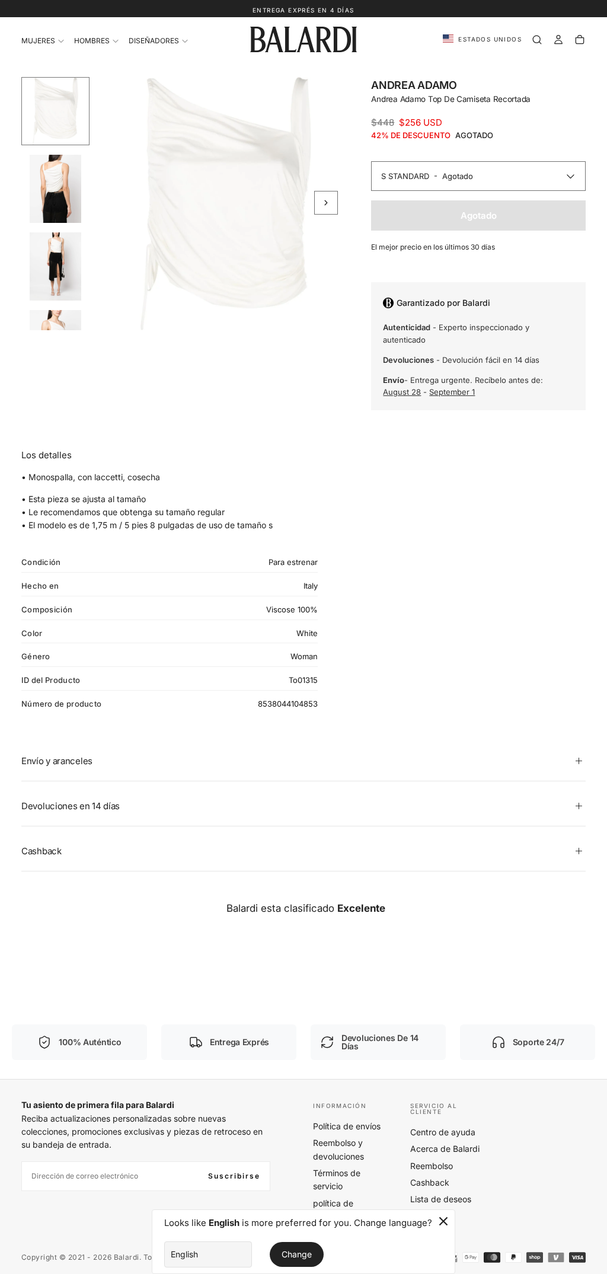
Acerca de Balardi (445, 1149)
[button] (482, 39)
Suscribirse (234, 1175)
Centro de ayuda (442, 1132)
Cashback (429, 1182)
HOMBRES (92, 40)
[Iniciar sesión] (558, 39)
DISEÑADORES (154, 40)
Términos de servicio (336, 1179)
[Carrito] (580, 39)
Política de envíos (347, 1126)
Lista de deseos (440, 1199)
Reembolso (431, 1166)
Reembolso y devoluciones (338, 1149)
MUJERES (38, 40)
